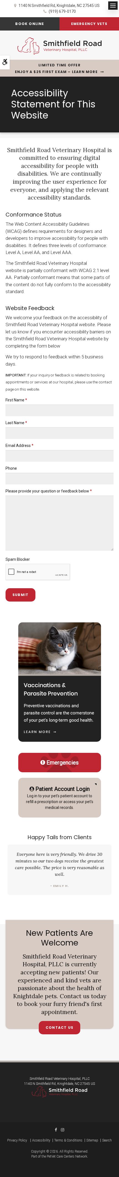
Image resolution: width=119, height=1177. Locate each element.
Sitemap (92, 1140)
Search (107, 1140)
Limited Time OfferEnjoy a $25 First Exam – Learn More (56, 68)
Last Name (16, 423)
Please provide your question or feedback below (49, 491)
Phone (11, 468)
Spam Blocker (18, 559)
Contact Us (59, 1027)
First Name (16, 400)
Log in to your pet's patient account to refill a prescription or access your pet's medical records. (59, 798)
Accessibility (41, 1140)
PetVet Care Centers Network (67, 1156)
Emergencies (62, 762)
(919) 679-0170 (62, 11)
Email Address (19, 445)
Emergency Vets (89, 23)
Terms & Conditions (68, 1140)
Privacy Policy (17, 1140)
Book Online (29, 23)
